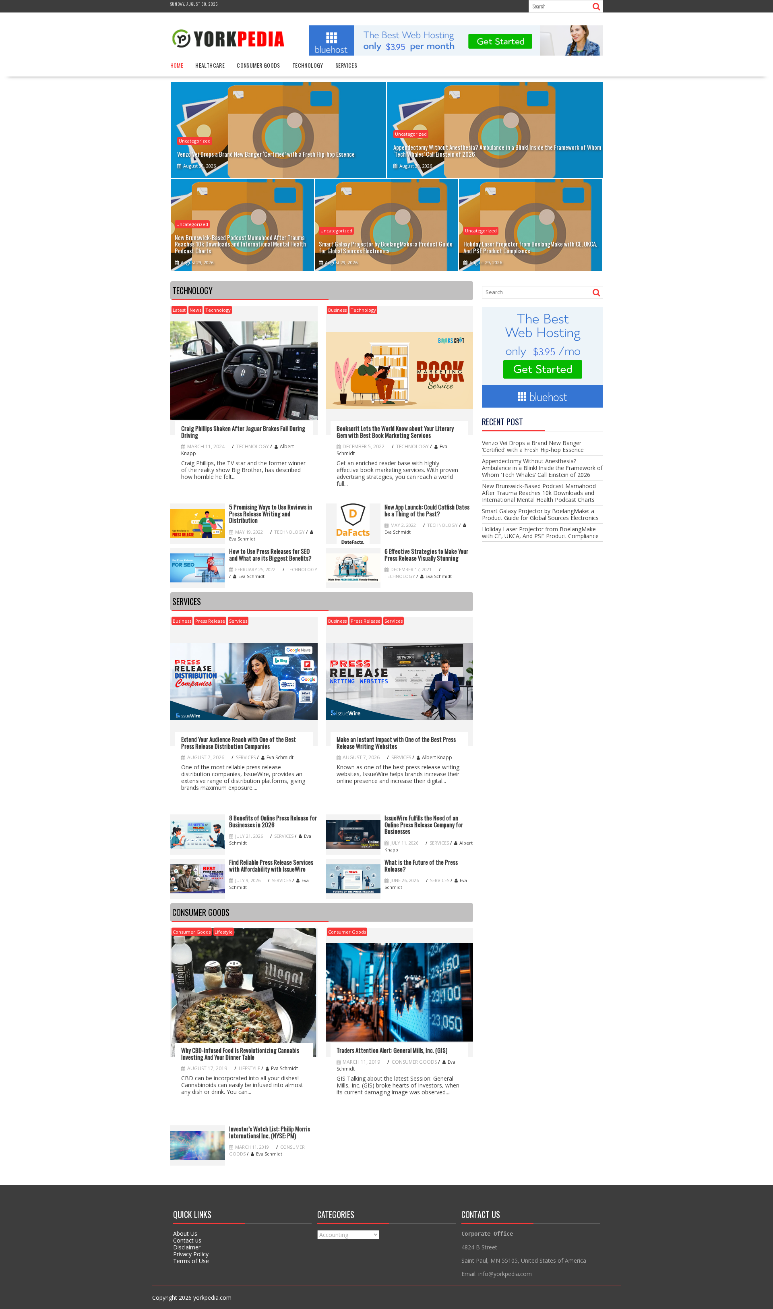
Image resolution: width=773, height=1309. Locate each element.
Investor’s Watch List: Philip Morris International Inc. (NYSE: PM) (269, 1132)
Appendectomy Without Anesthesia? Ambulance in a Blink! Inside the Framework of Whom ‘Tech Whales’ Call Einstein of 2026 (542, 467)
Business (337, 310)
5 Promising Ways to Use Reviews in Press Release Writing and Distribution (270, 513)
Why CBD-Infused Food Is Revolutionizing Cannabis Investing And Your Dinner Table (240, 1053)
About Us (185, 1233)
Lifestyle (224, 932)
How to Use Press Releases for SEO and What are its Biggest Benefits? (270, 554)
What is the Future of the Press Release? (421, 865)
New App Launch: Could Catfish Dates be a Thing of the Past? (426, 510)
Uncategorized (195, 141)
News (195, 310)
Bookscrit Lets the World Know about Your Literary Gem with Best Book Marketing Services (395, 431)
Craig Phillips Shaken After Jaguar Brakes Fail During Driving (243, 431)
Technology (307, 65)
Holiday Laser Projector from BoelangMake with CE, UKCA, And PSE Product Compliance (540, 532)
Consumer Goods (258, 65)
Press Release (210, 621)
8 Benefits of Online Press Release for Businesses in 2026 (273, 821)
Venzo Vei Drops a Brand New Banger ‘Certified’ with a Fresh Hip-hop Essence (533, 446)
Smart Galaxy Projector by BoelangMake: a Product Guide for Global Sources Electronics (540, 514)
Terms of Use (191, 1261)
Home (177, 65)
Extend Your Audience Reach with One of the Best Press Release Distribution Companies (238, 742)
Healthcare (210, 65)
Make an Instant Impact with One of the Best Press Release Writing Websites (396, 742)
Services (346, 65)
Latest (179, 310)
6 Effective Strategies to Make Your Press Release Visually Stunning (426, 554)
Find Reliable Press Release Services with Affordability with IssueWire (271, 865)
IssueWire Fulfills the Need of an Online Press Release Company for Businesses (423, 824)
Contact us (187, 1240)
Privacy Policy (191, 1254)
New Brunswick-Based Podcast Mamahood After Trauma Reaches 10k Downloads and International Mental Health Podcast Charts (539, 492)
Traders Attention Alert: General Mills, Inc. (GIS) (392, 1050)
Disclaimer (186, 1247)
